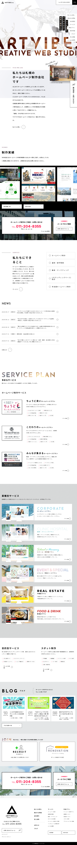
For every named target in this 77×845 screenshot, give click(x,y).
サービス (72, 24)
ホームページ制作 (59, 255)
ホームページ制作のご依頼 (53, 821)
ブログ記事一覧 (8, 725)
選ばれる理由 (71, 18)
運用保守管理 (51, 814)
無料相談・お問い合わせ (73, 95)
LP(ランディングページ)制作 (61, 278)
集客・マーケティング (60, 270)
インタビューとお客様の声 (53, 823)
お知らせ (4, 350)
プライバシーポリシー (6, 836)
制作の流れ (28, 206)
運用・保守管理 (58, 263)
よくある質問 (71, 40)
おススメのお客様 (51, 818)
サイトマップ (4, 834)
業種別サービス (67, 814)
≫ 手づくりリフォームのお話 (56, 82)
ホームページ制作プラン (69, 811)
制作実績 (72, 30)
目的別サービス (67, 816)
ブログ (73, 34)
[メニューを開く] (74, 2)
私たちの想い (71, 15)
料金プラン (72, 27)
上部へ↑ (74, 796)
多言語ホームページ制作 (61, 287)
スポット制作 (66, 818)
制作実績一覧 (7, 206)
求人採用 (36, 819)
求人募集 (72, 37)
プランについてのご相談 (69, 821)
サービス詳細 (7, 667)
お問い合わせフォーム (63, 229)
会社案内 (72, 21)
